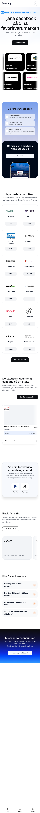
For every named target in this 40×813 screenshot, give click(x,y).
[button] (20, 42)
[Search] (36, 3)
